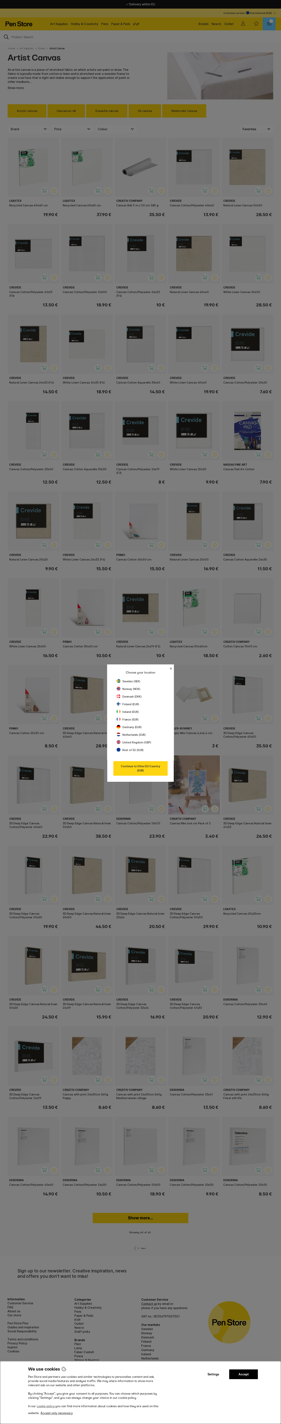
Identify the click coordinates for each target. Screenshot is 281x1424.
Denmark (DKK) (132, 696)
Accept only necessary (57, 1413)
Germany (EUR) (132, 727)
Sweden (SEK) (131, 681)
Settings (213, 1374)
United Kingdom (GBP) (136, 742)
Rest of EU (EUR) (133, 750)
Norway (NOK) (131, 689)
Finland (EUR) (130, 704)
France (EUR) (130, 719)
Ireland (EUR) (130, 711)
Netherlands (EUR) (134, 734)
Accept (244, 1374)
